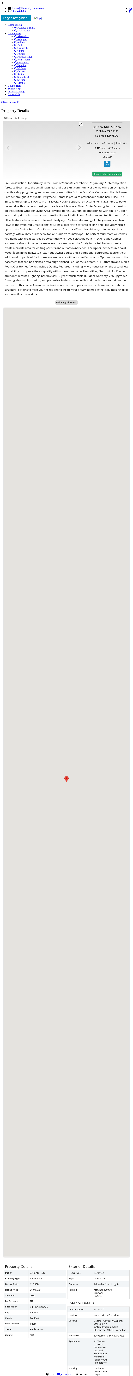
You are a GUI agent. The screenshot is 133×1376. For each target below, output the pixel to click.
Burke (20, 45)
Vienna (21, 82)
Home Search (15, 24)
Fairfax (21, 53)
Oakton (21, 71)
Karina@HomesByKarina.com (28, 8)
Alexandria (23, 36)
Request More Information (107, 174)
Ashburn (21, 42)
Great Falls (23, 62)
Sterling (21, 80)
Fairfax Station (24, 56)
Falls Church (23, 59)
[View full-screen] (81, 124)
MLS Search (23, 30)
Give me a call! (10, 102)
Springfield (23, 77)
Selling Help (14, 88)
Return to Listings (16, 118)
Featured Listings (26, 27)
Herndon (21, 65)
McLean (21, 68)
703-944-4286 (18, 11)
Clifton (20, 50)
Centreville (23, 48)
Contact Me (14, 94)
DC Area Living (16, 91)
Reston (20, 74)
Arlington (22, 39)
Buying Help (14, 85)
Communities (14, 33)
